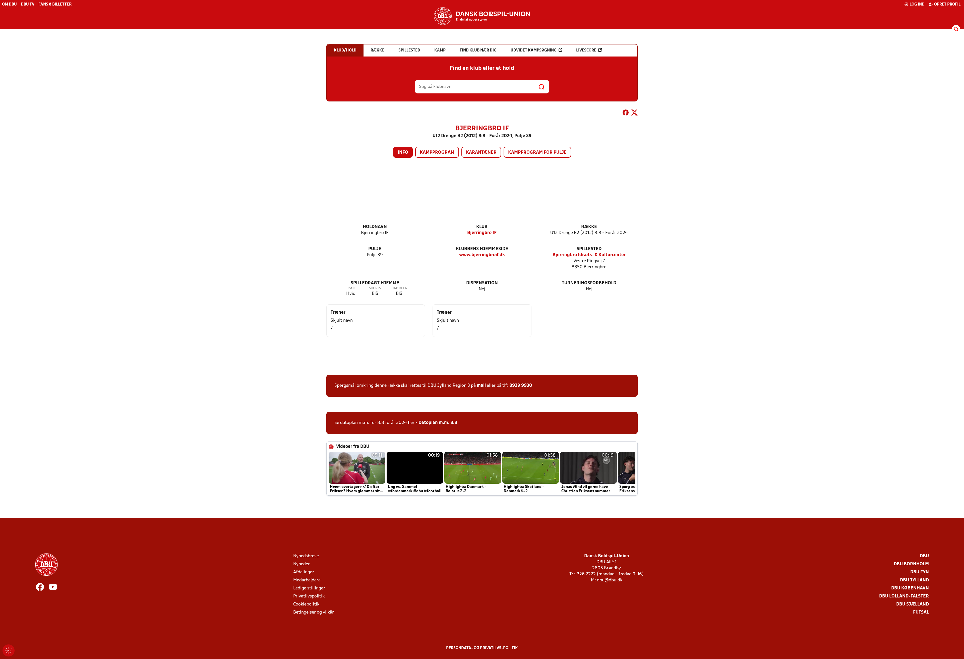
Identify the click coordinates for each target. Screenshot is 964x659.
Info (403, 152)
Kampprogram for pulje (537, 152)
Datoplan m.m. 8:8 (437, 423)
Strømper (399, 288)
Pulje (374, 249)
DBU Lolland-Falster (904, 596)
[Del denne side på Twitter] (634, 113)
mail (481, 385)
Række (589, 227)
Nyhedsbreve (306, 556)
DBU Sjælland (912, 604)
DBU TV (27, 4)
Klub (482, 227)
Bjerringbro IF (482, 233)
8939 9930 (520, 385)
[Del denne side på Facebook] (626, 113)
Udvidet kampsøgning (534, 50)
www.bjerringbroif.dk (482, 255)
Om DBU (9, 4)
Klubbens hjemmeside (482, 249)
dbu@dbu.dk (609, 580)
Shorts (375, 288)
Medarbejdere (307, 580)
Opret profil (947, 4)
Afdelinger (303, 572)
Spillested (589, 249)
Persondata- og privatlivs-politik (482, 648)
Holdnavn (375, 227)
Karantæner (481, 152)
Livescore (586, 50)
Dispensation (482, 283)
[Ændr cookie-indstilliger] (9, 650)
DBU (924, 556)
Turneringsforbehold (589, 283)
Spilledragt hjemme (375, 283)
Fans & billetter (55, 4)
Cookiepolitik (306, 604)
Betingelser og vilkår (313, 612)
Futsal (921, 612)
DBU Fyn (919, 572)
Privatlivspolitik (309, 596)
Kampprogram (437, 152)
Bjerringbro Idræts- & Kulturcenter (589, 255)
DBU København (910, 588)
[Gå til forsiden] (482, 16)
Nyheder (301, 564)
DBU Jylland (914, 580)
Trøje (351, 288)
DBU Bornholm (911, 564)
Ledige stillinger (309, 588)
